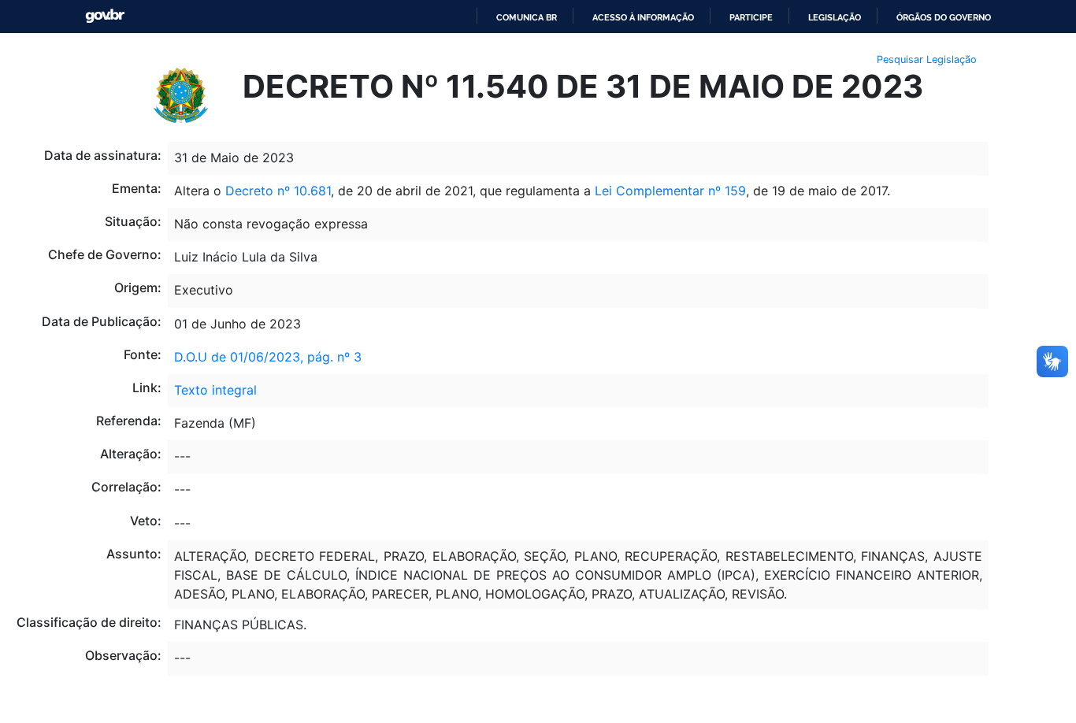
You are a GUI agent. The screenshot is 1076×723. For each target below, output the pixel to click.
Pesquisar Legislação (927, 59)
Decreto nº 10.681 (278, 190)
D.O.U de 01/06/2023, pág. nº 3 (268, 357)
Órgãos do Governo (943, 17)
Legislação (834, 17)
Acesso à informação (643, 17)
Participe (751, 17)
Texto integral (215, 390)
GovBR (104, 16)
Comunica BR (526, 17)
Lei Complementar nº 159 (670, 190)
